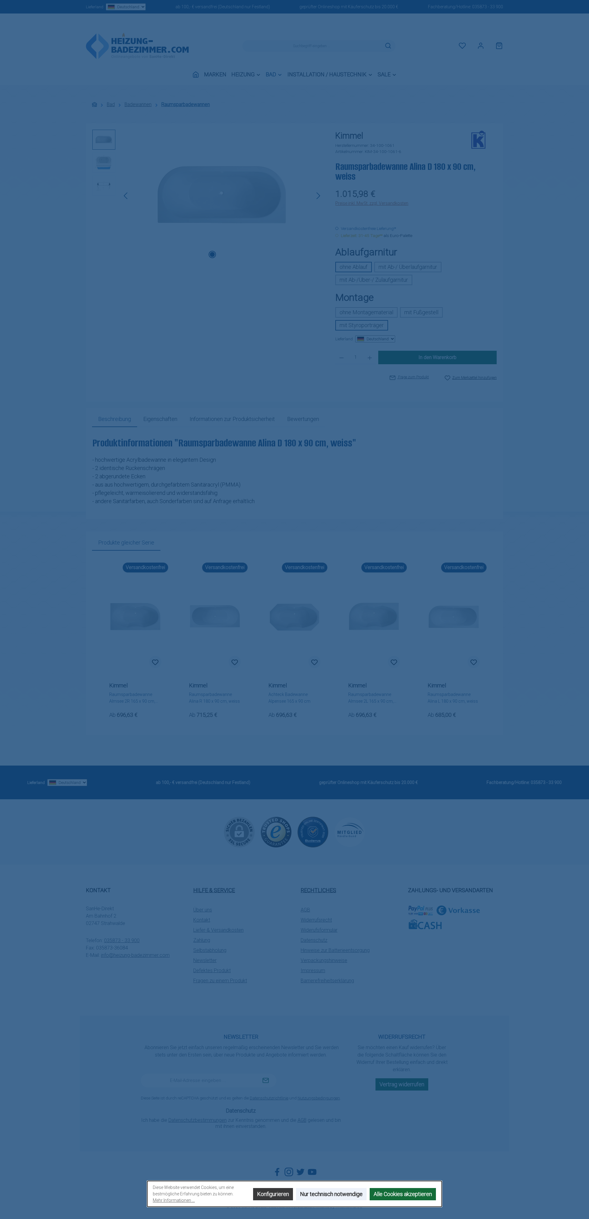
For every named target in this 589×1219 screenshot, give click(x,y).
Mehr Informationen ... (174, 1200)
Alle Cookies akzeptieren (403, 1194)
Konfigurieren (273, 1194)
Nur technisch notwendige (331, 1194)
